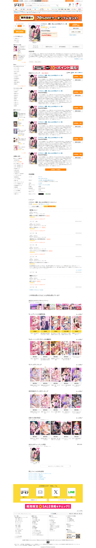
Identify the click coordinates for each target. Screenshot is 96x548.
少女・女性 (29, 9)
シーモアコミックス (42, 9)
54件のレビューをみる (44, 204)
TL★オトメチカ (62, 11)
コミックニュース (17, 188)
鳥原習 (19, 142)
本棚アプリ (16, 193)
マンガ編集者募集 (70, 520)
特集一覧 (16, 180)
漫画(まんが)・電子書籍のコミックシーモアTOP (23, 11)
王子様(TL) (16, 76)
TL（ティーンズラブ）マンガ (48, 11)
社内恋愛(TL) (16, 78)
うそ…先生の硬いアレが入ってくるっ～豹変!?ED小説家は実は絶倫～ (21, 48)
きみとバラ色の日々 (22, 147)
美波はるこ (16, 95)
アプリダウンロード (53, 517)
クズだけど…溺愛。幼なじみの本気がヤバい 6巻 (50, 153)
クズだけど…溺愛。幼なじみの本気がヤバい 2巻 (50, 91)
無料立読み (35, 356)
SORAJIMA (22, 134)
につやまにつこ (76, 386)
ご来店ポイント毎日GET (19, 173)
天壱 (19, 134)
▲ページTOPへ (80, 510)
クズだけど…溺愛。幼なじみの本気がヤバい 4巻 (50, 122)
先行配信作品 (16, 171)
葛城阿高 (52, 334)
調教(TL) (15, 83)
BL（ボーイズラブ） (19, 521)
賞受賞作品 (16, 177)
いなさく (76, 439)
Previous (29, 306)
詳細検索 (16, 187)
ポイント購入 (34, 518)
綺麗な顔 (49, 180)
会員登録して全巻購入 (56, 169)
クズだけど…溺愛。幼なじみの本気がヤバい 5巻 (50, 137)
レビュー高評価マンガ (18, 183)
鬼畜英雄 (19, 123)
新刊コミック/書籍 (16, 158)
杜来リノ (45, 334)
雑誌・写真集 (67, 9)
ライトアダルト (79, 9)
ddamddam (77, 357)
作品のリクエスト (53, 528)
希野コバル (53, 439)
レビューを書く (44, 28)
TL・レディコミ (18, 522)
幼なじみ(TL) (16, 71)
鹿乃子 (56, 386)
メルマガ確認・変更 (36, 520)
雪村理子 (16, 91)
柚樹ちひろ (16, 93)
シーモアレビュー (18, 537)
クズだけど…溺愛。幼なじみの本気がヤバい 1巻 (50, 75)
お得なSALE (16, 170)
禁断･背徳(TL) (17, 82)
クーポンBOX (34, 524)
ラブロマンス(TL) (17, 75)
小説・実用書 (60, 9)
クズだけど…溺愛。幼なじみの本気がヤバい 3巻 (50, 106)
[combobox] (45, 5)
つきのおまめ (45, 439)
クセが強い (41, 180)
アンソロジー (16, 90)
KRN (68, 359)
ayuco (35, 334)
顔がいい (53, 180)
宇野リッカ (76, 334)
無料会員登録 (69, 0)
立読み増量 (66, 331)
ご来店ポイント (33, 499)
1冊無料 (35, 331)
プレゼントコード (17, 192)
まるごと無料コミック (17, 163)
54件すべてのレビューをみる (36, 289)
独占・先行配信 (18, 530)
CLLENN (56, 11)
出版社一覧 (76, 513)
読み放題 (21, 0)
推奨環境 (51, 529)
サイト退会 (34, 528)
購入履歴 (34, 522)
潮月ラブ (43, 25)
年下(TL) (31, 61)
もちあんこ (35, 439)
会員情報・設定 (35, 521)
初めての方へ (16, 40)
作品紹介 (68, 517)
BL (35, 9)
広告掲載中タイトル (18, 185)
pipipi (59, 334)
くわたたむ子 (20, 59)
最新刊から (81, 72)
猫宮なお (16, 97)
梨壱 (63, 359)
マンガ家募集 (69, 518)
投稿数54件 (52, 27)
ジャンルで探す (29, 5)
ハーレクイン (17, 528)
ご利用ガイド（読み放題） (55, 526)
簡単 (73, 72)
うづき (36, 386)
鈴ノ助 (42, 334)
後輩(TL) (15, 80)
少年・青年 (23, 9)
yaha (74, 357)
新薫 (55, 359)
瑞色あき (19, 51)
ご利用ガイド (16, 38)
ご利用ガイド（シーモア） (55, 525)
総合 (16, 9)
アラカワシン (20, 117)
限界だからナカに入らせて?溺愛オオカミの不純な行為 (21, 56)
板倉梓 (15, 105)
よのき (19, 124)
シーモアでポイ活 (17, 175)
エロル (66, 359)
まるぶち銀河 (58, 439)
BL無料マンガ (17, 168)
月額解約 (34, 526)
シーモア (16, 0)
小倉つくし (16, 102)
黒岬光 (15, 98)
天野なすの (16, 104)
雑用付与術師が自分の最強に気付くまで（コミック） (22, 115)
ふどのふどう (66, 439)
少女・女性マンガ (18, 520)
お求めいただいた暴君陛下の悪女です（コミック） (22, 131)
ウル (33, 386)
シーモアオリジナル (19, 529)
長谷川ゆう (56, 334)
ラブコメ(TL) (16, 69)
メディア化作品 (17, 178)
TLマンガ (40, 176)
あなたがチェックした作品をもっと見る (55, 466)
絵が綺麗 (45, 180)
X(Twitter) (69, 526)
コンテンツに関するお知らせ (37, 534)
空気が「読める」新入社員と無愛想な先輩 (22, 140)
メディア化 (73, 9)
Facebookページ (70, 525)
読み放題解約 (34, 527)
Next (81, 307)
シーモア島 (31, 0)
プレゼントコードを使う (37, 532)
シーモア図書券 (17, 190)
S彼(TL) (15, 73)
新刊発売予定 (16, 160)
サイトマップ (52, 530)
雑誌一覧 (71, 513)
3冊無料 (76, 331)
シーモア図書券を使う (36, 530)
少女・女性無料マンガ (18, 165)
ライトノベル (54, 9)
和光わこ (48, 334)
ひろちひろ (20, 148)
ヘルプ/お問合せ (53, 522)
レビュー (26, 0)
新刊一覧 (80, 513)
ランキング (17, 161)
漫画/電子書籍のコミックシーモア (21, 517)
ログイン (78, 0)
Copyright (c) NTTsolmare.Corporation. (48, 547)
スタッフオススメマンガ (19, 182)
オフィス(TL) (16, 68)
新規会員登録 (34, 517)
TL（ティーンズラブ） (37, 11)
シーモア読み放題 (18, 536)
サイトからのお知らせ (36, 533)
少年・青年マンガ (18, 518)
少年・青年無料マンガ (18, 166)
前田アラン (16, 100)
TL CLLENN (68, 11)
